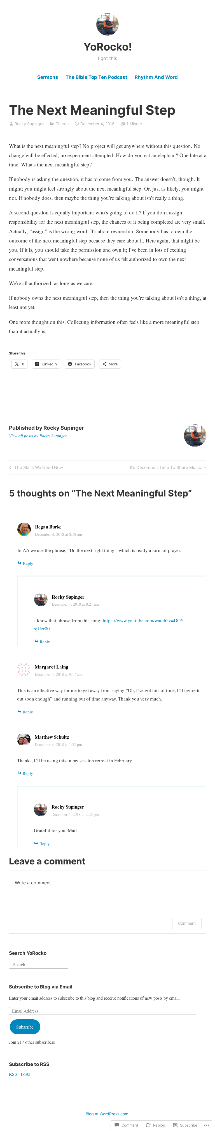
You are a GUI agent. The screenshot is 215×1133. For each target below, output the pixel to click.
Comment (187, 923)
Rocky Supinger (29, 123)
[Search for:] (38, 964)
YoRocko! (107, 46)
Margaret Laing (51, 666)
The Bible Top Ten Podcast (96, 77)
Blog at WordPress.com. (107, 1113)
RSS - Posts (19, 1074)
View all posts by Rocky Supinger (38, 435)
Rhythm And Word (156, 77)
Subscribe (25, 1027)
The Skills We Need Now (35, 468)
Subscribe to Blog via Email (41, 987)
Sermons (47, 77)
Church (62, 123)
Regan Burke (48, 526)
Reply (28, 563)
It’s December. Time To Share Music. (166, 468)
